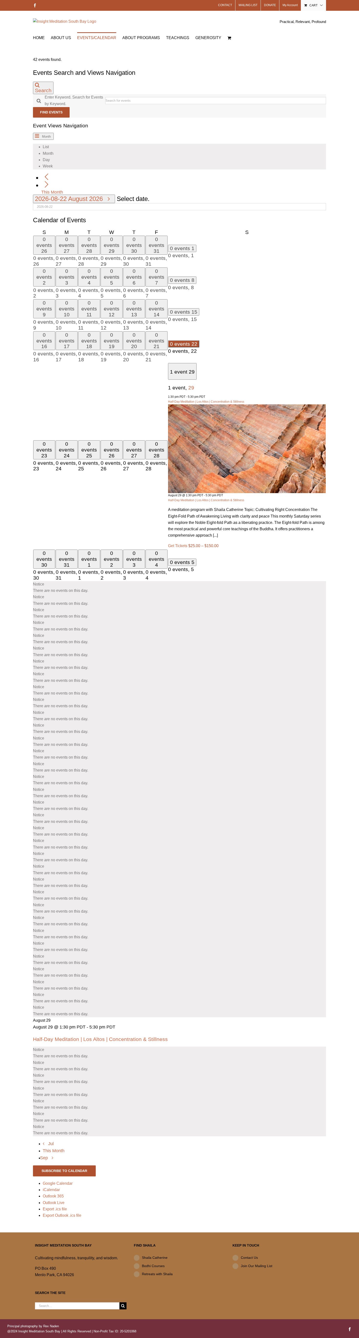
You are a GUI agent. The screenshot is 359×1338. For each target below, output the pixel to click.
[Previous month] (46, 177)
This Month (52, 192)
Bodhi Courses (153, 1266)
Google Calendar (58, 1183)
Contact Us (249, 1258)
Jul (50, 1143)
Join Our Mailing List (256, 1266)
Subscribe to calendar (64, 1171)
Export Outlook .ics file (62, 1215)
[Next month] (46, 184)
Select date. (133, 198)
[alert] (179, 587)
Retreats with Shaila (157, 1274)
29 (191, 387)
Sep (44, 1157)
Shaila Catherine (155, 1258)
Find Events (51, 112)
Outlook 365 (53, 1196)
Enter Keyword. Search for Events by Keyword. (74, 100)
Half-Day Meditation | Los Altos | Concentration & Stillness (206, 401)
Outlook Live (53, 1203)
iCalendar (51, 1190)
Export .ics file (55, 1209)
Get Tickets (178, 546)
